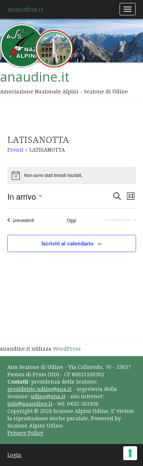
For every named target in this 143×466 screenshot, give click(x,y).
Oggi (71, 220)
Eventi (15, 150)
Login (14, 455)
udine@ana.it (47, 396)
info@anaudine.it (29, 404)
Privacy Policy (25, 433)
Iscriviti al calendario (67, 243)
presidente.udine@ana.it (39, 389)
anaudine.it (25, 9)
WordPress (67, 349)
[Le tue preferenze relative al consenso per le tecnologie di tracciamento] (130, 453)
